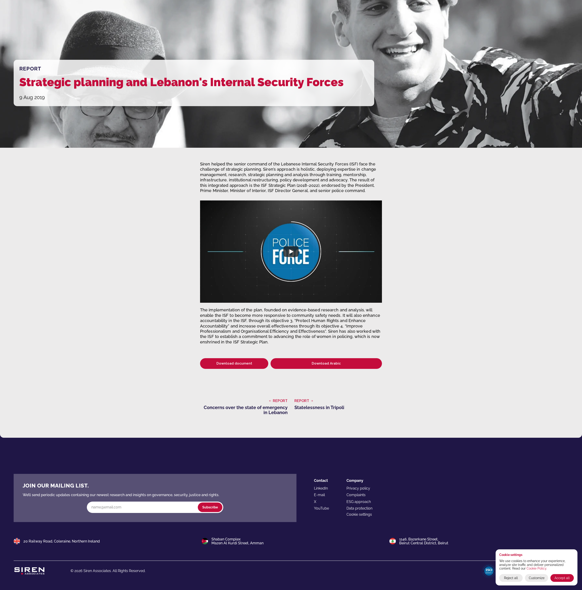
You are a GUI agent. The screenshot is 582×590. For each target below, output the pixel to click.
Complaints (356, 495)
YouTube (321, 508)
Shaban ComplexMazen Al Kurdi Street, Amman (237, 541)
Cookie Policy (536, 568)
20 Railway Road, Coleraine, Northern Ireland (61, 541)
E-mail (319, 495)
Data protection (359, 508)
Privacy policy (358, 488)
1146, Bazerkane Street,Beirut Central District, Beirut (423, 541)
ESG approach (358, 502)
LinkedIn (321, 488)
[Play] (291, 251)
